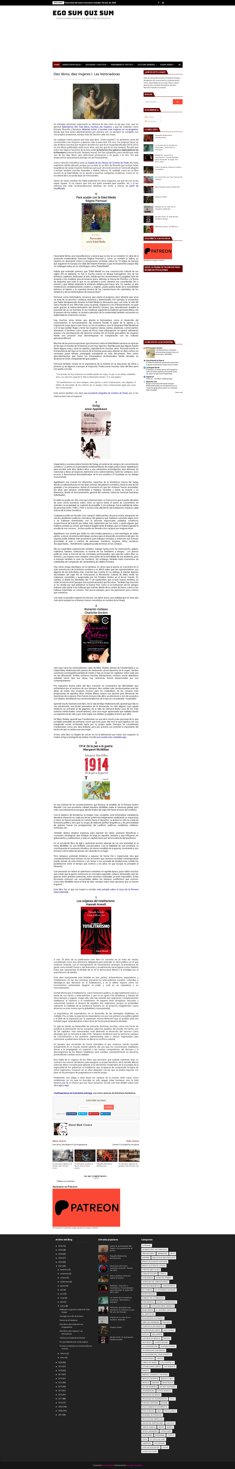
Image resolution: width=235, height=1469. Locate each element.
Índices (166, 1338)
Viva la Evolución (150, 1447)
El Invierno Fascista (165, 1310)
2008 (60, 1411)
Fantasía (166, 1322)
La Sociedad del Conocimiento (156, 1354)
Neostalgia (167, 1383)
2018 (60, 1371)
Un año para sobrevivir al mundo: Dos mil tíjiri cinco (62, 1166)
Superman (159, 1435)
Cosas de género (92, 79)
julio (62, 1290)
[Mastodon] (176, 3)
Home (56, 65)
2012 (60, 1395)
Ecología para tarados (163, 1306)
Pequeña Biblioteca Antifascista (104, 1165)
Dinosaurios (148, 1302)
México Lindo (167, 1379)
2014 (60, 1387)
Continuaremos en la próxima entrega (73, 1093)
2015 (60, 1383)
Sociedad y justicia (96, 65)
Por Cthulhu (148, 1411)
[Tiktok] (167, 3)
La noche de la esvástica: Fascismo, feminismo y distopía (166, 147)
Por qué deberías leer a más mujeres (74, 1342)
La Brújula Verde (152, 368)
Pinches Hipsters (150, 1403)
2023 (60, 1258)
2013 (60, 1391)
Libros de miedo (149, 1362)
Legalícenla (148, 1358)
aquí (61, 1085)
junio (62, 1294)
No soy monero (149, 1387)
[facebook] (159, 3)
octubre (63, 1278)
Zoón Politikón (149, 1451)
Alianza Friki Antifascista (154, 1249)
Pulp (159, 1411)
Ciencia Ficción (149, 1274)
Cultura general (146, 65)
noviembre (64, 1274)
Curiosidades (169, 1286)
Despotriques (148, 1294)
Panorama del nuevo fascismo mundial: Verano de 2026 (121, 1268)
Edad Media (147, 1310)
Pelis (172, 1399)
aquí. (67, 1085)
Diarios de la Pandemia (68, 1320)
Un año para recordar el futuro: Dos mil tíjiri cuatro (84, 1166)
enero (62, 1358)
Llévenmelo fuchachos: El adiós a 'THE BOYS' (85, 3)
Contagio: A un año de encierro (71, 1316)
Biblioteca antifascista (164, 1257)
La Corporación (150, 1346)
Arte (172, 1253)
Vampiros (146, 1443)
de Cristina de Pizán (107, 162)
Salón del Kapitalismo (153, 1423)
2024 (60, 1254)
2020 (60, 1362)
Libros (101, 79)
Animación (162, 1253)
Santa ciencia (148, 1427)
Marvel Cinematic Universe (155, 1375)
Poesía (164, 1403)
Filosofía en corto (151, 1330)
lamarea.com (151, 382)
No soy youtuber (168, 1387)
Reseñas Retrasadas (152, 1415)
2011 (60, 1399)
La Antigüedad (161, 1342)
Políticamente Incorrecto (154, 1407)
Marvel (145, 1371)
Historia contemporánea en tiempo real (75, 71)
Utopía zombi (161, 197)
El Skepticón (148, 1314)
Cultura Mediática (151, 1286)
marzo (63, 1306)
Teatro (171, 1435)
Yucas (165, 1447)
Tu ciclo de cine (157, 1439)
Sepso (161, 1427)
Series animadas (150, 1431)
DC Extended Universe (165, 1290)
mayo (62, 1298)
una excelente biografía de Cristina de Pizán (106, 393)
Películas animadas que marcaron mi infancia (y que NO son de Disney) (122, 1310)
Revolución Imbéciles (152, 1419)
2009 (60, 1407)
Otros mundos (164, 1391)
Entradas (150, 117)
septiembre (65, 1282)
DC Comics (147, 1290)
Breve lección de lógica (153, 1266)
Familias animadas (150, 1322)
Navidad (155, 1383)
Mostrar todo (179, 392)
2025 (60, 1250)
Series (170, 1427)
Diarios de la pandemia (153, 1298)
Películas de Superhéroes (154, 1399)
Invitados (147, 1342)
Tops (144, 1439)
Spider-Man (166, 1431)
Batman (145, 1257)
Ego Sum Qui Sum (83, 13)
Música (145, 1383)
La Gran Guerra (168, 1346)
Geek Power (168, 1330)
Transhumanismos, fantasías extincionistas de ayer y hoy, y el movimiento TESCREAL (167, 352)
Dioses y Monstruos (166, 1302)
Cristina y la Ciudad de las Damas (72, 1338)
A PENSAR (146, 1245)
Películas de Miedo (151, 1395)
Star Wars (147, 1435)
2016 (60, 1378)
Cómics (163, 1274)
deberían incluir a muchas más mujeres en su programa (110, 129)
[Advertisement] (117, 43)
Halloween (157, 1334)
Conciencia (147, 1278)
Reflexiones (170, 1411)
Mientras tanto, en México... (167, 227)
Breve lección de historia (76, 79)
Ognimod (150, 377)
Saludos (170, 1423)
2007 (60, 1415)
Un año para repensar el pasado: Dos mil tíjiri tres (129, 1165)
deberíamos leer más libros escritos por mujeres (87, 126)
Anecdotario (148, 1253)
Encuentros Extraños (152, 1318)
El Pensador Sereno (154, 348)
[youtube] (163, 3)
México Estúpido (150, 1379)
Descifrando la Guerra (155, 360)
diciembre (64, 1270)
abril (62, 1302)
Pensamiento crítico (122, 65)
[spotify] (171, 3)
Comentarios (152, 121)
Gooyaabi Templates (134, 1465)
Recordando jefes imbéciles (167, 187)
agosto (63, 1286)
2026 (60, 1246)
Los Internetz (167, 1362)
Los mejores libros (111, 79)
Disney (145, 1306)
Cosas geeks (166, 65)
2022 (60, 1262)
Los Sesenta (169, 1366)
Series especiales (71, 65)
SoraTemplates (108, 1465)
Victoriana (159, 1443)
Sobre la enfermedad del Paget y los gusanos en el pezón (121, 1248)
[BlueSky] (180, 3)
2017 (60, 1374)
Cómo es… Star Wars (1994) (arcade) (159, 379)
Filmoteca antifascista (153, 1326)
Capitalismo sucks (151, 1270)
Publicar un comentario (66, 1181)
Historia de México (151, 1338)
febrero (63, 1354)
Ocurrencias (148, 1391)
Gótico (145, 1334)
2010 (60, 1403)
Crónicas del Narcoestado (155, 1282)
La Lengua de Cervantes (153, 1350)
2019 (60, 1366)
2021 (60, 1266)
